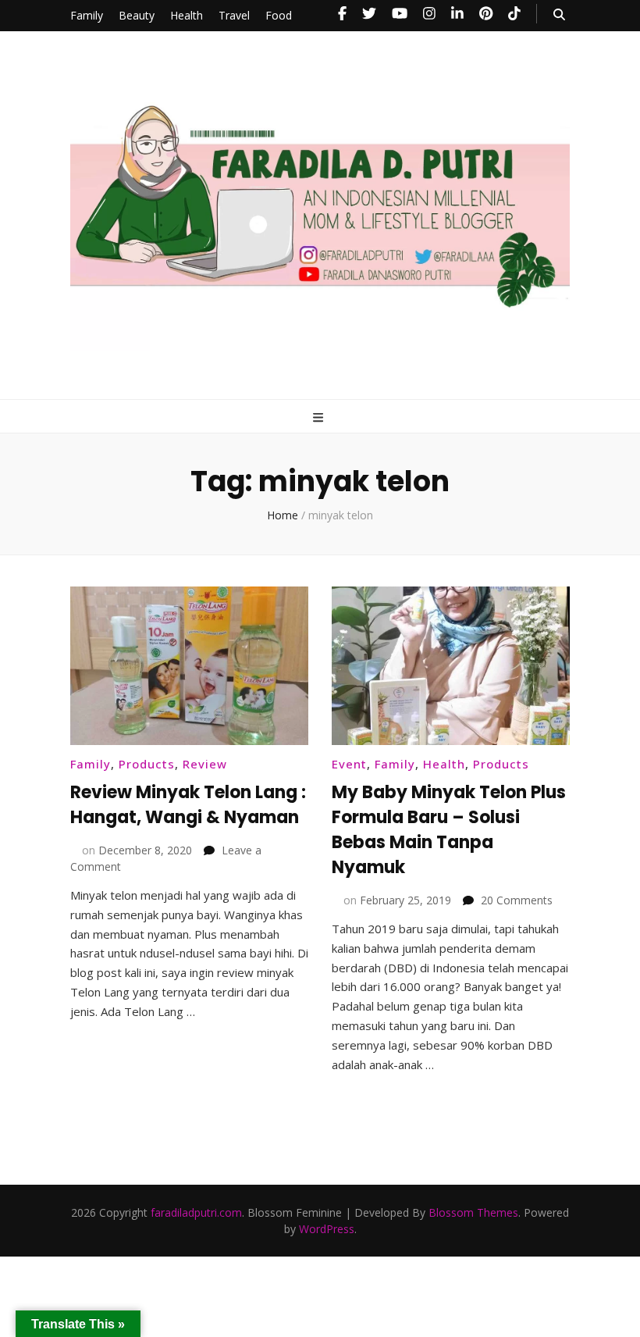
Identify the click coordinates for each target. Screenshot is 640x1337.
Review (205, 764)
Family (86, 15)
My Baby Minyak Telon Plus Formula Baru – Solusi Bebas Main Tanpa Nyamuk (449, 829)
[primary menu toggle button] (320, 417)
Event (349, 764)
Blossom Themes (473, 1212)
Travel (234, 15)
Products (147, 764)
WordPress (326, 1228)
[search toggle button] (559, 14)
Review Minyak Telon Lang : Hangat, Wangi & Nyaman (188, 804)
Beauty (137, 15)
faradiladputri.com (196, 1212)
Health (186, 15)
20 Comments (517, 900)
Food (278, 15)
